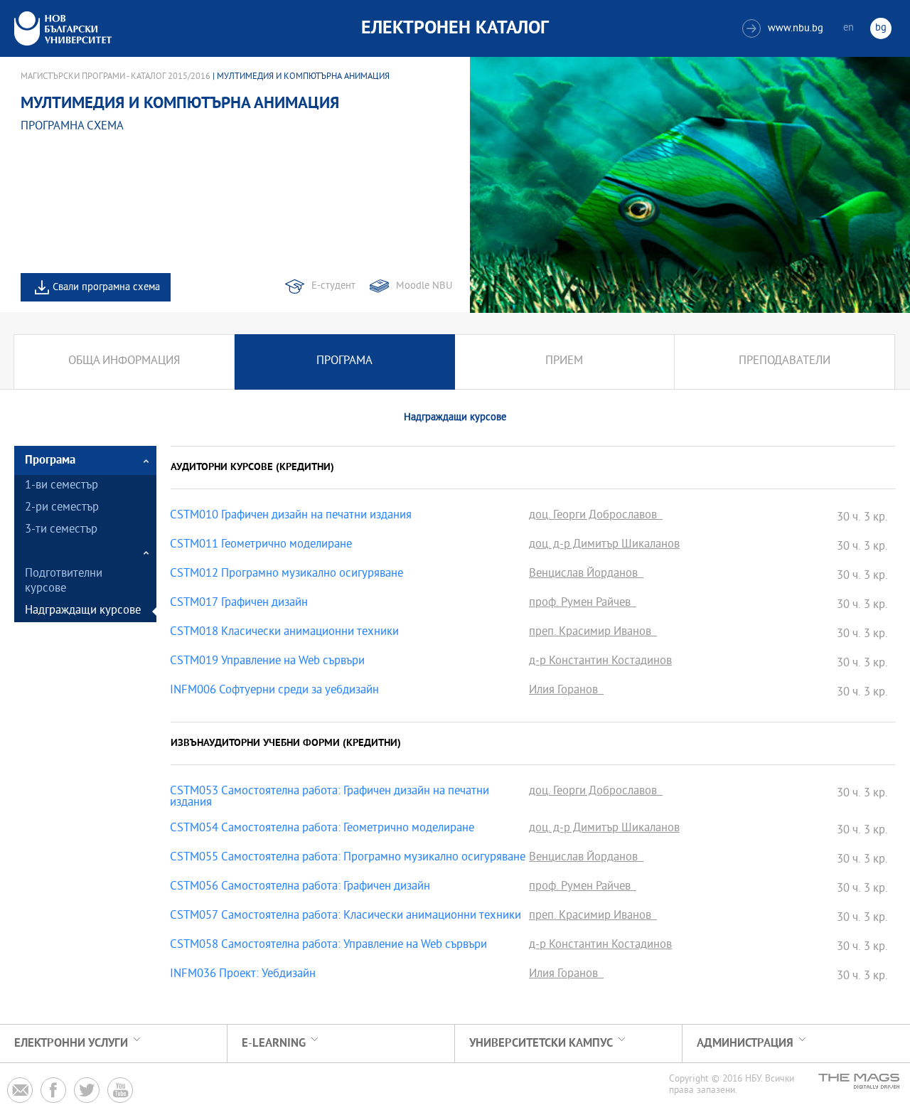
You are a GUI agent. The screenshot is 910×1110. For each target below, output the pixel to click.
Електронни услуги (71, 1043)
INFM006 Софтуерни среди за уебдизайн (274, 691)
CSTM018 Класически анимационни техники (284, 633)
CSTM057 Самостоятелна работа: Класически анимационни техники (345, 916)
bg (881, 28)
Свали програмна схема (106, 287)
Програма (344, 361)
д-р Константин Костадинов (600, 662)
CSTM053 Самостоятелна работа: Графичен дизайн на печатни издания (329, 797)
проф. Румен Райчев (582, 603)
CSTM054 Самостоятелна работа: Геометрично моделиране (322, 829)
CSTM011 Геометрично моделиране (261, 545)
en (848, 28)
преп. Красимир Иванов (593, 633)
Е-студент (333, 286)
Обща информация (124, 361)
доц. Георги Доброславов (596, 516)
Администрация (745, 1043)
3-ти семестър (61, 530)
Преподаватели (784, 361)
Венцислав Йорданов (586, 574)
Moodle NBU (424, 286)
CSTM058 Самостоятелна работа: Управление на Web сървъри (328, 945)
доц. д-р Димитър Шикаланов (604, 545)
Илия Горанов (566, 691)
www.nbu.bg (784, 29)
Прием (564, 361)
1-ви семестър (61, 486)
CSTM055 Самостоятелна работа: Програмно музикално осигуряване (347, 858)
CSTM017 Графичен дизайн (239, 603)
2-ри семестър (62, 508)
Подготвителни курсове (63, 582)
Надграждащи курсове (83, 611)
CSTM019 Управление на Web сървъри (267, 662)
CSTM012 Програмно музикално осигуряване (286, 574)
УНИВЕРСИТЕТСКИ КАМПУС (541, 1043)
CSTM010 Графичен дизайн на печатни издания (291, 516)
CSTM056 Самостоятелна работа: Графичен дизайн (300, 887)
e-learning (274, 1043)
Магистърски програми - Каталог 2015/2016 (115, 76)
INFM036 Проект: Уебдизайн (243, 975)
